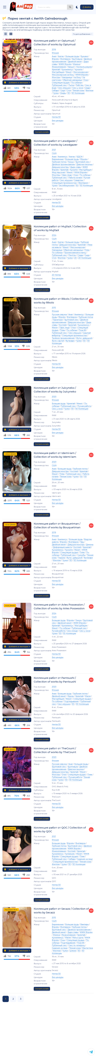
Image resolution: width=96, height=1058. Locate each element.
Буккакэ (84, 56)
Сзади (87, 88)
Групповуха (77, 59)
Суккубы (81, 555)
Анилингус (62, 156)
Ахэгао (61, 56)
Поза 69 (82, 330)
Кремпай (56, 69)
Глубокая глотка (59, 162)
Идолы (71, 696)
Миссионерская (80, 72)
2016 (54, 49)
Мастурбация (58, 72)
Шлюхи (73, 951)
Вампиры (84, 924)
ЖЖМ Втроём (65, 64)
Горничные (58, 320)
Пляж (86, 250)
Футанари (70, 341)
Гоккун (71, 162)
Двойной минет (75, 61)
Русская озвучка (59, 314)
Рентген (72, 255)
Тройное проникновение (63, 338)
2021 (54, 150)
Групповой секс (83, 162)
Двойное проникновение (63, 164)
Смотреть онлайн (42, 132)
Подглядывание (71, 701)
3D (69, 93)
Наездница (67, 77)
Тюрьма (61, 558)
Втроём (55, 59)
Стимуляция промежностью (64, 183)
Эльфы (63, 93)
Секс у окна (77, 88)
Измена (76, 64)
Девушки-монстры (60, 167)
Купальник (70, 854)
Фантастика (87, 948)
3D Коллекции (78, 93)
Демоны (89, 544)
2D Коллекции (84, 258)
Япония (55, 53)
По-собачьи (76, 83)
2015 (54, 307)
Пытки (71, 85)
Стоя (69, 90)
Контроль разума (84, 67)
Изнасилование (59, 67)
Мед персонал (58, 172)
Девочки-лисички (84, 164)
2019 (54, 532)
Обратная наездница (72, 80)
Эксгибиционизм (66, 185)
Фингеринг (83, 183)
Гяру (82, 542)
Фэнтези (89, 90)
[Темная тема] (77, 7)
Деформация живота (62, 547)
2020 (54, 396)
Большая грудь (72, 56)
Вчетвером (65, 59)
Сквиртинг (79, 180)
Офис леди (67, 175)
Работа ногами (75, 178)
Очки (85, 80)
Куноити (78, 69)
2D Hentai (56, 275)
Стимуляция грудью (61, 83)
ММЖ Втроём (82, 75)
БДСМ (79, 156)
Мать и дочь (77, 937)
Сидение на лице (85, 859)
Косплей (62, 325)
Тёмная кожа (78, 90)
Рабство (80, 85)
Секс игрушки (64, 88)
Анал (54, 56)
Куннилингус (67, 69)
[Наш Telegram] (91, 1051)
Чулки (55, 93)
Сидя (62, 90)
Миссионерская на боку (63, 75)
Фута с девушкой (84, 338)
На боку (77, 77)
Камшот (71, 67)
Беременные (58, 159)
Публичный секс (59, 85)
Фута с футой (58, 341)
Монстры (56, 77)
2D (75, 258)
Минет (69, 72)
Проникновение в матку (75, 253)
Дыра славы (75, 167)
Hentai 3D (56, 117)
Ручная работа (84, 406)
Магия (88, 696)
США (54, 153)
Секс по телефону (76, 945)
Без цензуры (57, 120)
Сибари (55, 90)
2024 (54, 235)
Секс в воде (72, 631)
